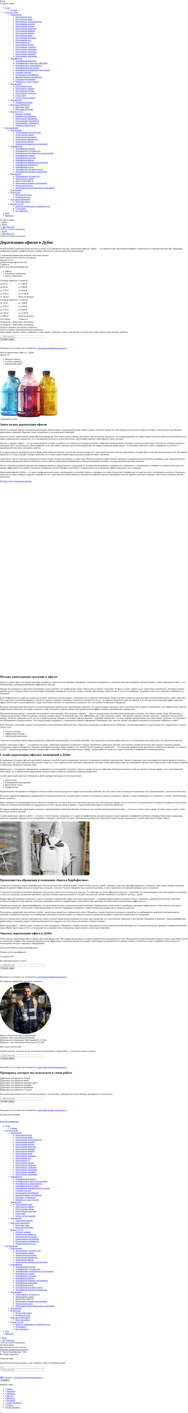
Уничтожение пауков (24, 45)
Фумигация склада (23, 195)
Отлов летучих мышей (25, 98)
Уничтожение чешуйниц (26, 52)
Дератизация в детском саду (27, 176)
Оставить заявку (7, 339)
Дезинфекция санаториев (26, 165)
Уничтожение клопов (24, 26)
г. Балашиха (10, 1391)
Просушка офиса (22, 202)
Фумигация (15, 192)
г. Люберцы (10, 1393)
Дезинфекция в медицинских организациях (34, 153)
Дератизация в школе (24, 179)
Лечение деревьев (23, 114)
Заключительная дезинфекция (28, 77)
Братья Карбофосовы (9, 1121)
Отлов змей (20, 95)
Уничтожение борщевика (26, 118)
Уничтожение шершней (25, 54)
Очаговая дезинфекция (25, 79)
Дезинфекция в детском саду (27, 151)
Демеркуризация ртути (25, 125)
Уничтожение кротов (24, 91)
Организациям (11, 128)
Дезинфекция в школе (25, 155)
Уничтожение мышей (24, 88)
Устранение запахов (24, 102)
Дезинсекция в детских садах (28, 132)
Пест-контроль (21, 211)
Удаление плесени (23, 72)
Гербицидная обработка (25, 116)
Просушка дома (22, 107)
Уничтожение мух (23, 40)
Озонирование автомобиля (27, 121)
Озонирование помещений (27, 123)
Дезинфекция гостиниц (25, 158)
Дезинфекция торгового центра (29, 169)
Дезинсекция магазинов (25, 137)
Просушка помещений (20, 105)
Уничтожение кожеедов (25, 28)
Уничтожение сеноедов (25, 47)
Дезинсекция (16, 15)
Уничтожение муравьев (25, 38)
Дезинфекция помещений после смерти (32, 70)
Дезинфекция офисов (24, 160)
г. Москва (9, 1396)
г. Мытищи (10, 1398)
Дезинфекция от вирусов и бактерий (31, 63)
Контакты (9, 215)
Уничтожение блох (23, 17)
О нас (7, 8)
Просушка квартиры (24, 109)
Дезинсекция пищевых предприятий (31, 144)
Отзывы (13, 10)
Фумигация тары (22, 197)
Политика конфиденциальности (14, 1349)
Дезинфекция (16, 58)
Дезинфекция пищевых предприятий (31, 162)
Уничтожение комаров (25, 31)
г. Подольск (10, 1400)
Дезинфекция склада (24, 167)
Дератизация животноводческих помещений (34, 188)
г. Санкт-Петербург (13, 1403)
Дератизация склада (24, 185)
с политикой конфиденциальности (52, 348)
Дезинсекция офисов (24, 142)
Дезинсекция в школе (24, 135)
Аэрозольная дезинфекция (26, 75)
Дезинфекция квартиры (25, 61)
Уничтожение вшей (23, 19)
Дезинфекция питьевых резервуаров (31, 172)
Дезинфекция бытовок (25, 149)
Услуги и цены (11, 12)
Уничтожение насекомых (26, 56)
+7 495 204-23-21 (7, 227)
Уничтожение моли (23, 35)
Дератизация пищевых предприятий (31, 183)
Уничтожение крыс (23, 86)
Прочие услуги (16, 112)
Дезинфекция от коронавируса (28, 65)
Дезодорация (15, 100)
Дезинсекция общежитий (26, 139)
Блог (7, 213)
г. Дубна (8, 1389)
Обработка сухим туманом (27, 82)
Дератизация (15, 84)
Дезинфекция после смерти (27, 68)
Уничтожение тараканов (26, 49)
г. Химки (9, 1405)
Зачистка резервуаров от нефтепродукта (32, 206)
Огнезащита (20, 209)
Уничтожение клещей (24, 24)
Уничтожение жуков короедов (28, 22)
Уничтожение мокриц (25, 33)
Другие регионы (12, 1407)
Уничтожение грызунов (25, 93)
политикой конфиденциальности (28, 1377)
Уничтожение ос (22, 42)
